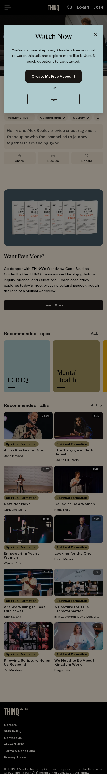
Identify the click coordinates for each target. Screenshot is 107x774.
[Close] (95, 34)
